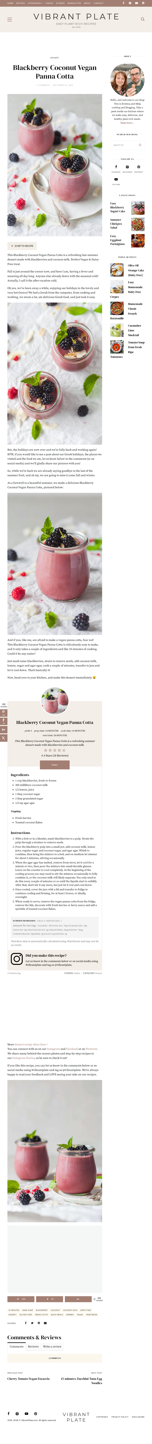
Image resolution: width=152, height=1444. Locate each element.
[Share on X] (3, 738)
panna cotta (41, 1315)
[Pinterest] (143, 3)
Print (55, 765)
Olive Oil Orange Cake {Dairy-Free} (136, 270)
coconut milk (70, 1310)
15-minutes (14, 1310)
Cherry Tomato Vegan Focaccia (28, 1379)
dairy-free (85, 1310)
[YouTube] (136, 3)
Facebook (72, 1049)
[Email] (45, 1323)
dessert (12, 1315)
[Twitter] (32, 1323)
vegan (80, 1315)
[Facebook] (123, 3)
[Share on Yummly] (78, 1299)
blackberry (42, 1310)
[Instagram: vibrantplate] (18, 960)
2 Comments (43, 85)
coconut (55, 1310)
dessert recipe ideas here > (31, 1044)
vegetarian (91, 1315)
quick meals (57, 1315)
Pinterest (91, 1049)
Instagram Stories (23, 1058)
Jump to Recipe (23, 245)
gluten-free (26, 1315)
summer (70, 1315)
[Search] (140, 145)
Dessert (54, 58)
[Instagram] (130, 3)
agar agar (27, 1310)
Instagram (53, 1049)
